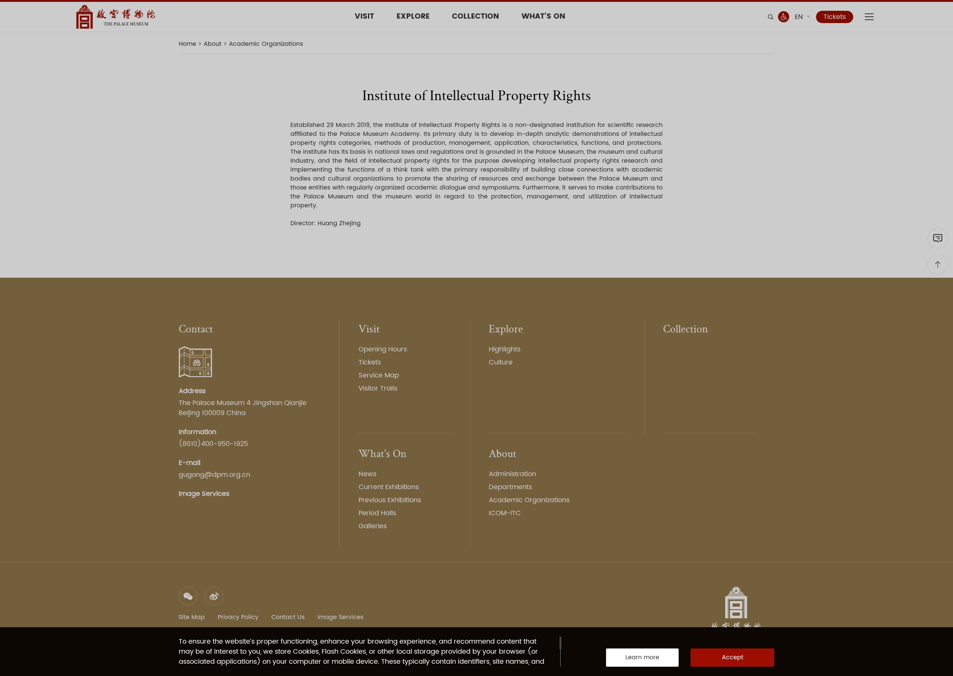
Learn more (642, 657)
